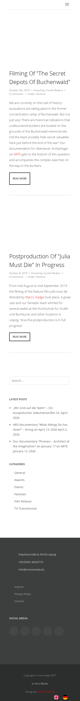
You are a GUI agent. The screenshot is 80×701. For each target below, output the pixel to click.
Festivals (20, 494)
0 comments (16, 94)
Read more (20, 178)
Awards (19, 480)
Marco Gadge (34, 297)
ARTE (18, 154)
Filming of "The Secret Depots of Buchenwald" (39, 77)
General (40, 94)
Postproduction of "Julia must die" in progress (39, 260)
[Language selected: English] (63, 697)
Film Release (23, 501)
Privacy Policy (22, 594)
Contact (19, 601)
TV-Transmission (25, 508)
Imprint (19, 587)
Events (18, 487)
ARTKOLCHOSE (46, 691)
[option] (66, 697)
